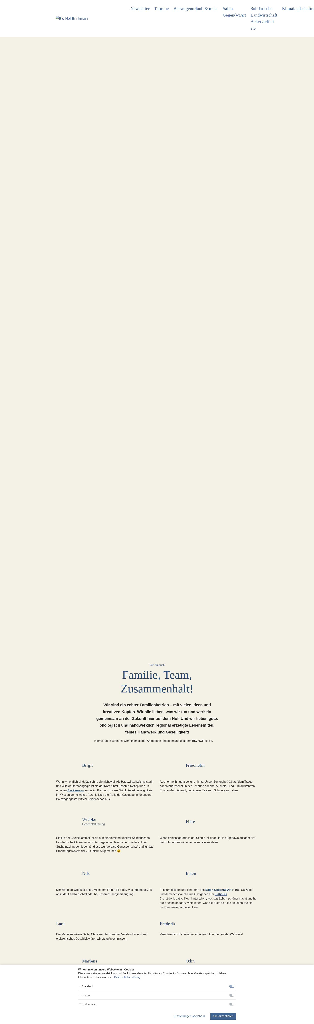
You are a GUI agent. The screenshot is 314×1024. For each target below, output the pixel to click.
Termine (161, 8)
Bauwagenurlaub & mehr (196, 8)
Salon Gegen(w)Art (234, 11)
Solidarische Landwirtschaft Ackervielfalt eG (264, 18)
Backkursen (75, 790)
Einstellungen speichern (189, 1016)
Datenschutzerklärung (127, 977)
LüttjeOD (221, 894)
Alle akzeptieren (223, 1016)
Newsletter (140, 8)
